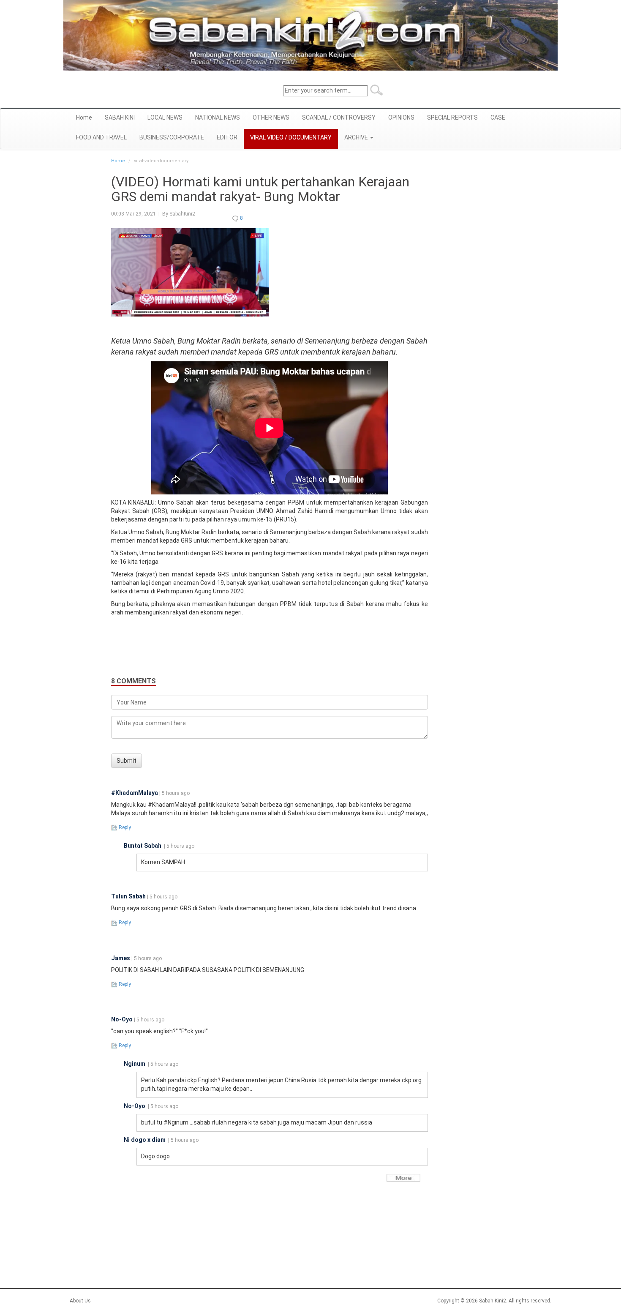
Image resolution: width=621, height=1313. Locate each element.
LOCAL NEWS (164, 117)
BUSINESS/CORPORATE (171, 137)
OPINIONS (401, 117)
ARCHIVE (356, 137)
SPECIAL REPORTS (452, 117)
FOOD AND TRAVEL (101, 137)
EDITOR (227, 137)
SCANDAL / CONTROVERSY (339, 117)
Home (84, 117)
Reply (124, 827)
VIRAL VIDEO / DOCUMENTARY (291, 137)
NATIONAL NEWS (217, 117)
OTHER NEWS (271, 117)
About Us (80, 1301)
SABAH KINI (120, 117)
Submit (126, 760)
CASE (497, 117)
